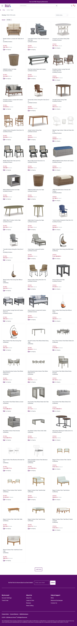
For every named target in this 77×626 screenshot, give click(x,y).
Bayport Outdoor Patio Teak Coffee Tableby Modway (12, 520)
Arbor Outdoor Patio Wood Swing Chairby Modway (12, 341)
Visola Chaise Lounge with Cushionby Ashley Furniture (36, 250)
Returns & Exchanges (57, 600)
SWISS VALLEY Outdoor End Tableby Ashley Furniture (36, 221)
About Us (29, 595)
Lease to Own (30, 600)
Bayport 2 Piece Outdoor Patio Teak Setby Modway (61, 460)
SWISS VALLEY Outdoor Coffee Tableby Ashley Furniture (12, 221)
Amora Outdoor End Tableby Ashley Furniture (58, 280)
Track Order (5, 600)
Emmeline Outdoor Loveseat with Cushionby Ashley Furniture (13, 100)
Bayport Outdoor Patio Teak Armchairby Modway (36, 491)
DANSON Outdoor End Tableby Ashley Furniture (9, 70)
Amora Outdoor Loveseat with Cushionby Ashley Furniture (37, 311)
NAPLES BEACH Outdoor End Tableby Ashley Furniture (11, 190)
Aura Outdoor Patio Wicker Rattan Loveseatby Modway (13, 402)
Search (57, 6)
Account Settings (7, 598)
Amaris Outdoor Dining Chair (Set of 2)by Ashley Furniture (37, 280)
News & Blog (29, 606)
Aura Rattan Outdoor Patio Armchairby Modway (11, 431)
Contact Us (54, 603)
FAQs (52, 598)
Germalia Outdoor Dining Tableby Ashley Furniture (59, 100)
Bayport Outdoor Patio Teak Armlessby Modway (61, 491)
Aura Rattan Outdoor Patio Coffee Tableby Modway (37, 431)
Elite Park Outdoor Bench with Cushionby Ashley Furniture (37, 70)
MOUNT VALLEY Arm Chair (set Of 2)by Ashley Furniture (11, 161)
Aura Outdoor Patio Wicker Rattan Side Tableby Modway (38, 402)
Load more (38, 569)
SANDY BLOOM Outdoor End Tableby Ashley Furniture (36, 190)
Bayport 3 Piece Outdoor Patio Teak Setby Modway (12, 491)
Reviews (28, 603)
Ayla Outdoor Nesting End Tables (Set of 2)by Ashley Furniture (62, 431)
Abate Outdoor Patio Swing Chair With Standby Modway (62, 250)
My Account (5, 595)
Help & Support (55, 595)
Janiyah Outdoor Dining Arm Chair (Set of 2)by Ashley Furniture (13, 131)
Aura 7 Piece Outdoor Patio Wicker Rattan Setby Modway (63, 341)
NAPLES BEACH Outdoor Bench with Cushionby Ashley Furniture (63, 161)
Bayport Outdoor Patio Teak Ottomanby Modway (36, 520)
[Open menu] (2, 6)
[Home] (0, 10)
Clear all (3, 19)
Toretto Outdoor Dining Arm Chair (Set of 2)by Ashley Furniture (62, 221)
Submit (53, 583)
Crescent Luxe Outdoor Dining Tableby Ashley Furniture (60, 39)
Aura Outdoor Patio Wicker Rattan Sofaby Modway (61, 402)
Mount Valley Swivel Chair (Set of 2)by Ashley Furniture (36, 161)
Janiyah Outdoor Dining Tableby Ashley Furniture (35, 131)
